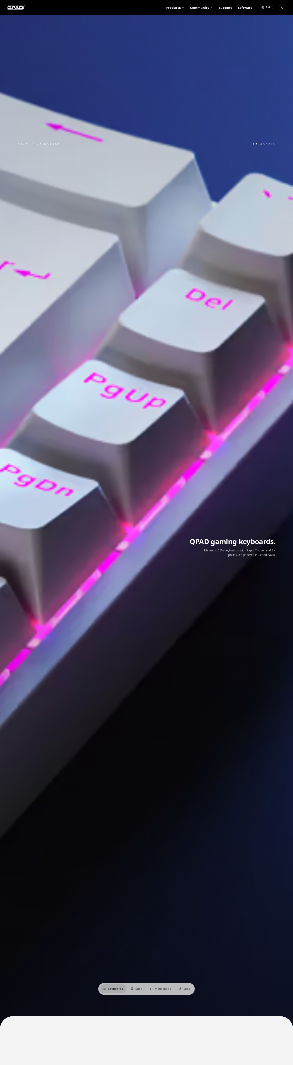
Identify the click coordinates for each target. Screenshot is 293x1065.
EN (268, 7)
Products (173, 7)
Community (199, 7)
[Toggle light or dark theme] (282, 7)
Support (225, 7)
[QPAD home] (16, 7)
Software (245, 7)
